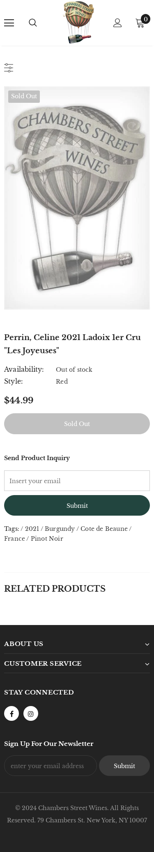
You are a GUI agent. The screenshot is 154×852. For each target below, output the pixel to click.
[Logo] (78, 22)
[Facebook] (11, 713)
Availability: (24, 369)
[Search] (33, 23)
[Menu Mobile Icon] (9, 23)
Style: (13, 381)
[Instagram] (30, 713)
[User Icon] (117, 23)
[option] (77, 198)
